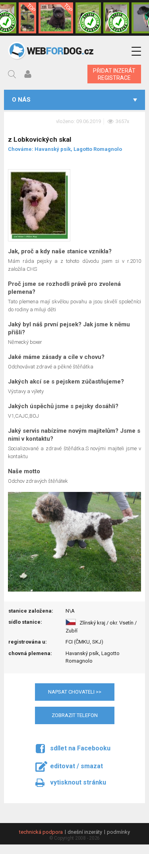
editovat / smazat (76, 766)
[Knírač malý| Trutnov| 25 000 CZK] (27, 17)
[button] (136, 51)
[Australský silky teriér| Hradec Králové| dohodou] (88, 17)
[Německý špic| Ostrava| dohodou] (56, 17)
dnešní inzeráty (85, 832)
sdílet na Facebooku (80, 748)
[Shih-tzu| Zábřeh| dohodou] (116, 17)
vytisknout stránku (78, 782)
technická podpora (41, 832)
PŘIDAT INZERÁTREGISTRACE (114, 74)
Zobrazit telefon (75, 715)
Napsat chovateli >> (74, 692)
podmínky (118, 832)
